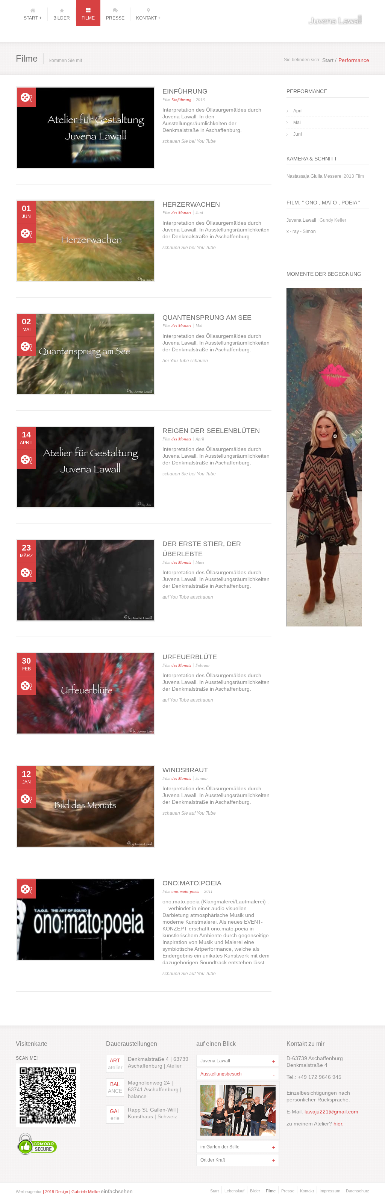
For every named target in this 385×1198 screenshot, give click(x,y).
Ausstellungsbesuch (221, 1074)
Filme (271, 1191)
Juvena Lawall (215, 1060)
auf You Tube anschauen (187, 597)
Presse (287, 1191)
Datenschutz (357, 1191)
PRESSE (115, 18)
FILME (88, 18)
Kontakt (307, 1191)
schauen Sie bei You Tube (189, 141)
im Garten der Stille (219, 1147)
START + (33, 18)
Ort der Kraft (212, 1160)
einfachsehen (117, 1191)
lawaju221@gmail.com (331, 1112)
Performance (353, 60)
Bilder (255, 1191)
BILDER (61, 18)
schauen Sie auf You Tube (189, 813)
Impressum (330, 1191)
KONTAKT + (148, 18)
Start (214, 1191)
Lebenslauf (234, 1191)
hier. (338, 1124)
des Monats (181, 212)
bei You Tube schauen (185, 360)
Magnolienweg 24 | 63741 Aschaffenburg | (155, 1089)
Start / (329, 60)
